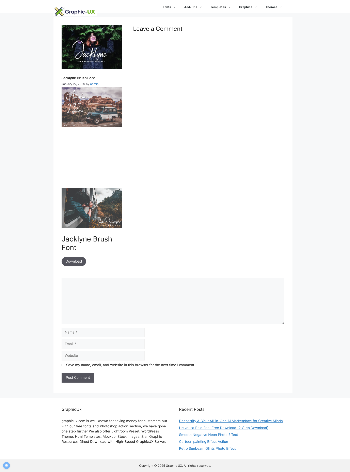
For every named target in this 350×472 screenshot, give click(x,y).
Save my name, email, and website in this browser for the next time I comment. (130, 365)
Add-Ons (190, 7)
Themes (271, 7)
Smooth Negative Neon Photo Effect (208, 435)
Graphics (245, 7)
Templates (218, 7)
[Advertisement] (92, 159)
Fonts (167, 7)
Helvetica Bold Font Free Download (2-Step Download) (223, 428)
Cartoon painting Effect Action (203, 442)
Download (74, 261)
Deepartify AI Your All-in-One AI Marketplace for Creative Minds (231, 421)
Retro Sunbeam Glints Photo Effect (207, 448)
